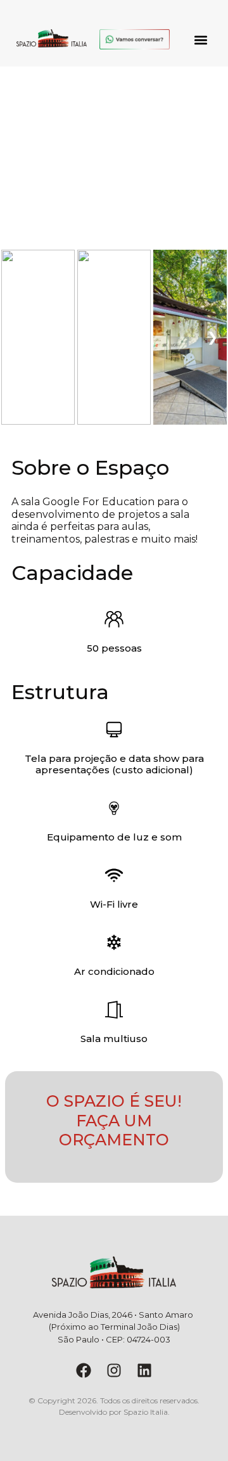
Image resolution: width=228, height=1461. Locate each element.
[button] (201, 39)
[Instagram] (114, 1370)
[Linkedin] (144, 1370)
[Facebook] (83, 1370)
